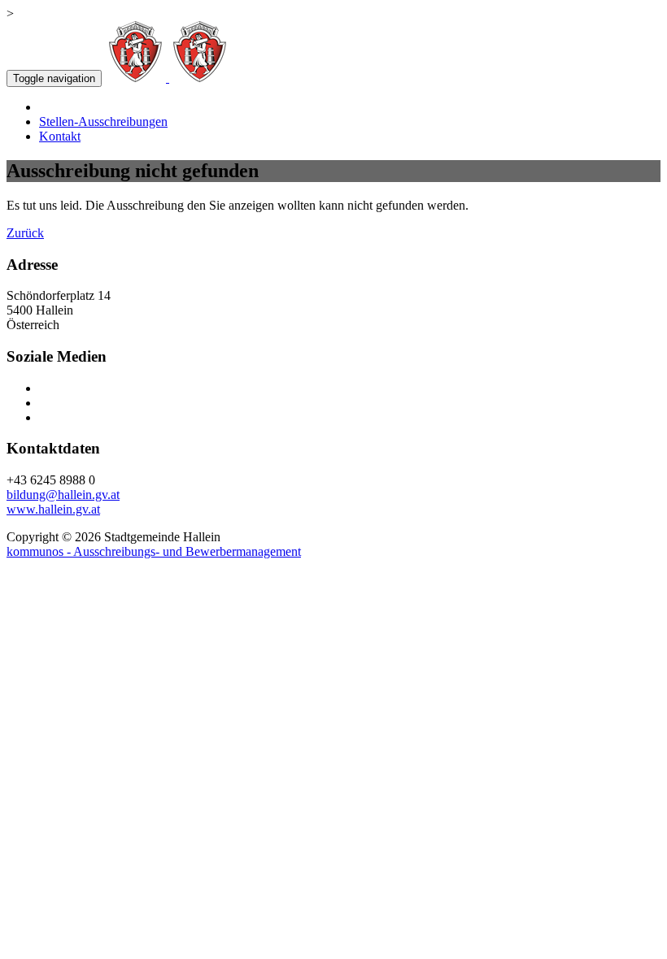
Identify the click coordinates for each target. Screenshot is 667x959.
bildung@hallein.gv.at (63, 494)
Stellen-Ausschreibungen (103, 121)
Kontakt (60, 136)
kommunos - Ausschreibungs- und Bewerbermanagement (154, 551)
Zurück (25, 233)
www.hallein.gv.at (53, 509)
